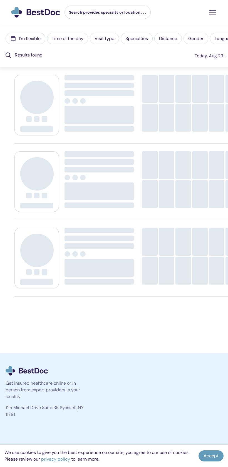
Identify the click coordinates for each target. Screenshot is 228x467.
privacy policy (55, 459)
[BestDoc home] (35, 12)
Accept (211, 456)
